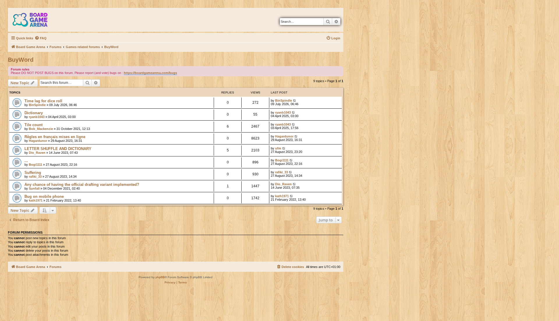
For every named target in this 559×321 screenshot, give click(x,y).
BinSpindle (37, 105)
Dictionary (33, 113)
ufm (278, 148)
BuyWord (20, 60)
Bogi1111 (35, 164)
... (26, 160)
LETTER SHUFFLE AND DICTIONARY (57, 149)
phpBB (160, 277)
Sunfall (34, 188)
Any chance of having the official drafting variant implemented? (81, 184)
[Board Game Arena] (34, 19)
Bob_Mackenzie (41, 128)
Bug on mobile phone (44, 196)
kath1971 (36, 200)
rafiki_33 (35, 176)
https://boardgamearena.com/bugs (150, 73)
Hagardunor (38, 140)
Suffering (32, 172)
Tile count (33, 125)
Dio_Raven (37, 152)
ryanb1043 (37, 117)
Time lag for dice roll (43, 101)
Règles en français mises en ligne (54, 137)
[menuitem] (41, 38)
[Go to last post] (295, 100)
